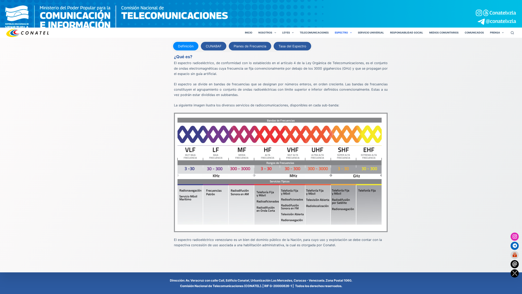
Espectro (341, 32)
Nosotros (265, 32)
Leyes (286, 32)
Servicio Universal (371, 32)
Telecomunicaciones (314, 32)
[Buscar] (512, 32)
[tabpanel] (280, 150)
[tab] (185, 46)
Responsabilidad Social (406, 32)
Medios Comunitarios (444, 32)
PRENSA (495, 32)
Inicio (248, 32)
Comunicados (474, 32)
